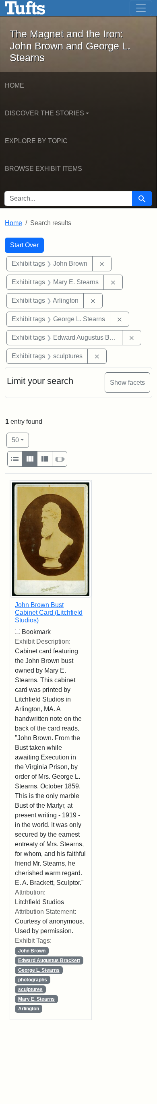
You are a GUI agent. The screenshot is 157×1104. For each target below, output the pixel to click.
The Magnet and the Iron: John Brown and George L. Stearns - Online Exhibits (25, 8)
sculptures (30, 989)
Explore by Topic (36, 140)
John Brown (31, 951)
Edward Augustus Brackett (49, 960)
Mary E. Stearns (36, 999)
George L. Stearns (39, 970)
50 (20, 439)
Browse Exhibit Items (43, 168)
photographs (32, 980)
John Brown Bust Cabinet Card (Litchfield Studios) (49, 612)
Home (14, 85)
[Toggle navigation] (141, 8)
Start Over (24, 245)
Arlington (28, 1009)
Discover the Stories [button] (44, 113)
